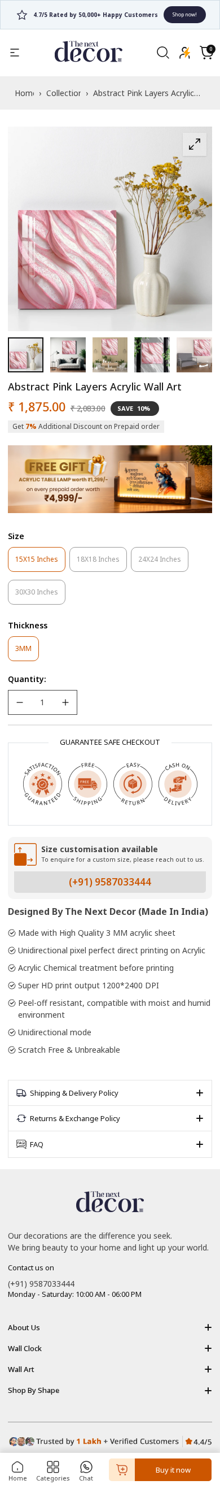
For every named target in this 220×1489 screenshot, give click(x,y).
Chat (86, 1478)
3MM (27, 652)
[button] (206, 52)
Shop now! (154, 14)
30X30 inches (40, 596)
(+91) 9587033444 (110, 881)
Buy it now (173, 1470)
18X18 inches (102, 563)
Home (17, 1478)
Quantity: (27, 679)
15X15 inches (40, 563)
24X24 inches (163, 563)
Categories (53, 1478)
